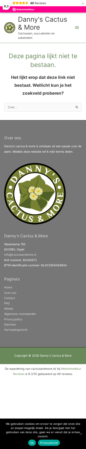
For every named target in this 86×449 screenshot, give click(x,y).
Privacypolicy (13, 319)
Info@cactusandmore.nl (20, 254)
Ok (32, 442)
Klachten (10, 324)
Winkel (8, 308)
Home (8, 287)
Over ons (10, 292)
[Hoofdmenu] (77, 28)
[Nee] (81, 434)
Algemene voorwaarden (20, 314)
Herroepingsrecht (16, 329)
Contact (9, 298)
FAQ (7, 303)
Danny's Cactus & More (42, 23)
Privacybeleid (49, 442)
